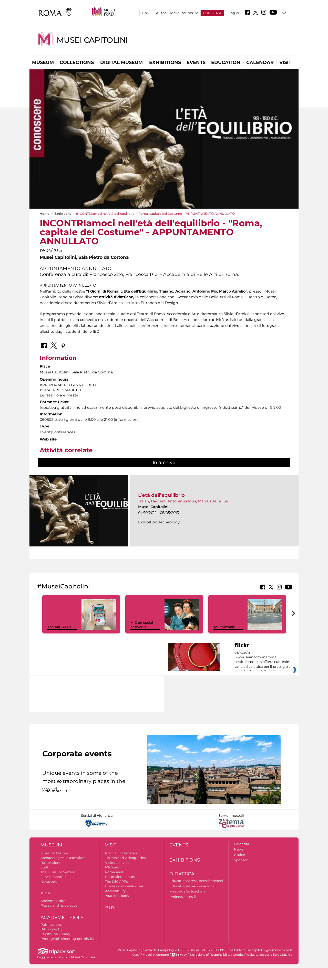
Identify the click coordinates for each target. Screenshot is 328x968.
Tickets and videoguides (125, 858)
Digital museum (121, 62)
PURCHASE (212, 13)
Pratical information (121, 853)
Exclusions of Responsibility (209, 954)
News (238, 849)
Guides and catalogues (124, 886)
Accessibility (115, 891)
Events (196, 62)
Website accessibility (262, 954)
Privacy (181, 954)
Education (225, 62)
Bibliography (51, 929)
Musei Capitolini (92, 40)
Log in (234, 13)
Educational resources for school (196, 881)
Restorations (50, 863)
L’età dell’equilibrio (161, 495)
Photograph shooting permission (68, 939)
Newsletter (49, 881)
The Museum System (57, 872)
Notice (239, 855)
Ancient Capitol (53, 901)
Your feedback (117, 896)
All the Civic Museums (174, 13)
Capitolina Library (55, 934)
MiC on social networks (141, 624)
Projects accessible (185, 897)
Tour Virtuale (224, 627)
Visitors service (117, 863)
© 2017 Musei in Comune (150, 954)
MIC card (112, 867)
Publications (50, 924)
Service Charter (53, 877)
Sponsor (241, 860)
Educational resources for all (193, 886)
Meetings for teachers (187, 891)
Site (45, 893)
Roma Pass (114, 872)
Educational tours (120, 877)
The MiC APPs (59, 627)
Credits (238, 954)
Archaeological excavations (63, 858)
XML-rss (286, 954)
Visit (285, 62)
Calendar (260, 62)
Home (44, 214)
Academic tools (62, 917)
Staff (44, 867)
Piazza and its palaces (58, 905)
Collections (77, 62)
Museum (43, 62)
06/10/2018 (262, 662)
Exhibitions (165, 62)
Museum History (54, 853)
